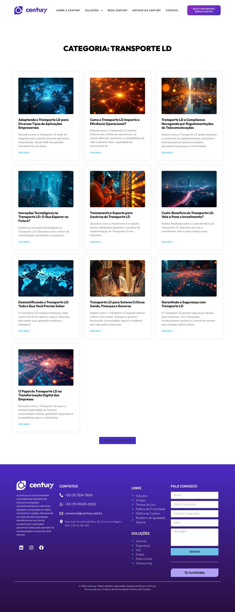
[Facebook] (41, 547)
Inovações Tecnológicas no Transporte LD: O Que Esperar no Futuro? (43, 217)
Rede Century (118, 10)
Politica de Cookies (140, 589)
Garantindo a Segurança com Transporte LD (184, 304)
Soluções (92, 10)
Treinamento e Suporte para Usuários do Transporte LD (111, 215)
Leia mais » (24, 152)
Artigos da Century (146, 10)
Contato (172, 10)
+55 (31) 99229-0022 (80, 504)
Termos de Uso (92, 589)
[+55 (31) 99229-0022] (61, 504)
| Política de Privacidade (115, 589)
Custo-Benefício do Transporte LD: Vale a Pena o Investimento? (188, 215)
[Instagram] (31, 547)
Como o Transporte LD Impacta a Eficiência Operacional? (115, 122)
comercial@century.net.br (83, 513)
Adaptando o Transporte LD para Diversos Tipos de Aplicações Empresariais (43, 124)
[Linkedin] (21, 547)
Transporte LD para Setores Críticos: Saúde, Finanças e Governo (117, 304)
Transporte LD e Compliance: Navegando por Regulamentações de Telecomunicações (187, 124)
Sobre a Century (68, 10)
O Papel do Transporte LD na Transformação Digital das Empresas (40, 395)
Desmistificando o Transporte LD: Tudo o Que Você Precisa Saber (43, 304)
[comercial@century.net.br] (61, 513)
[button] (117, 440)
